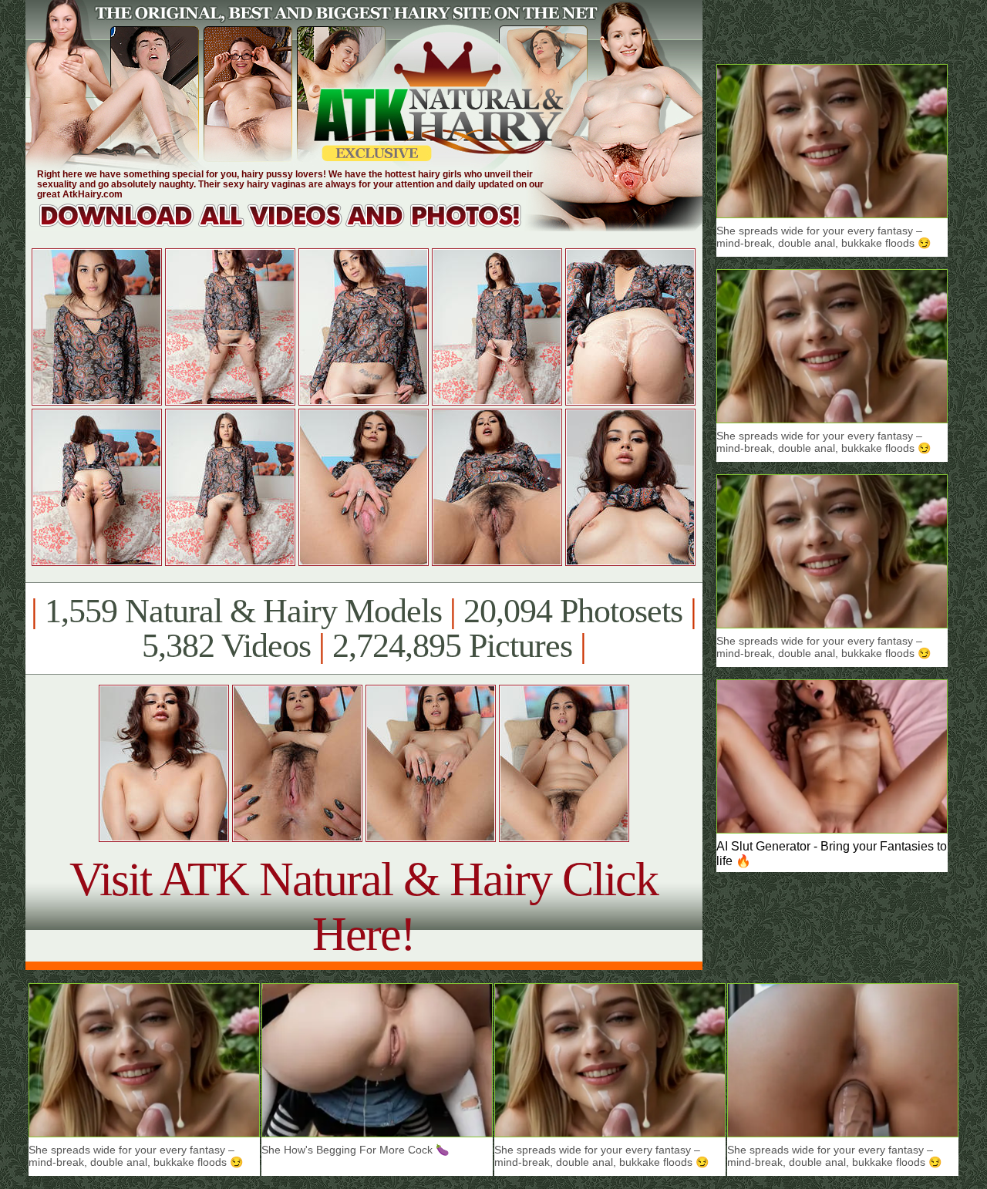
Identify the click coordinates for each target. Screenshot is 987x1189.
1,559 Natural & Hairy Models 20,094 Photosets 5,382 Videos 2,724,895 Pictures (363, 628)
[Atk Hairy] (294, 227)
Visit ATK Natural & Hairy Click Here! (363, 906)
